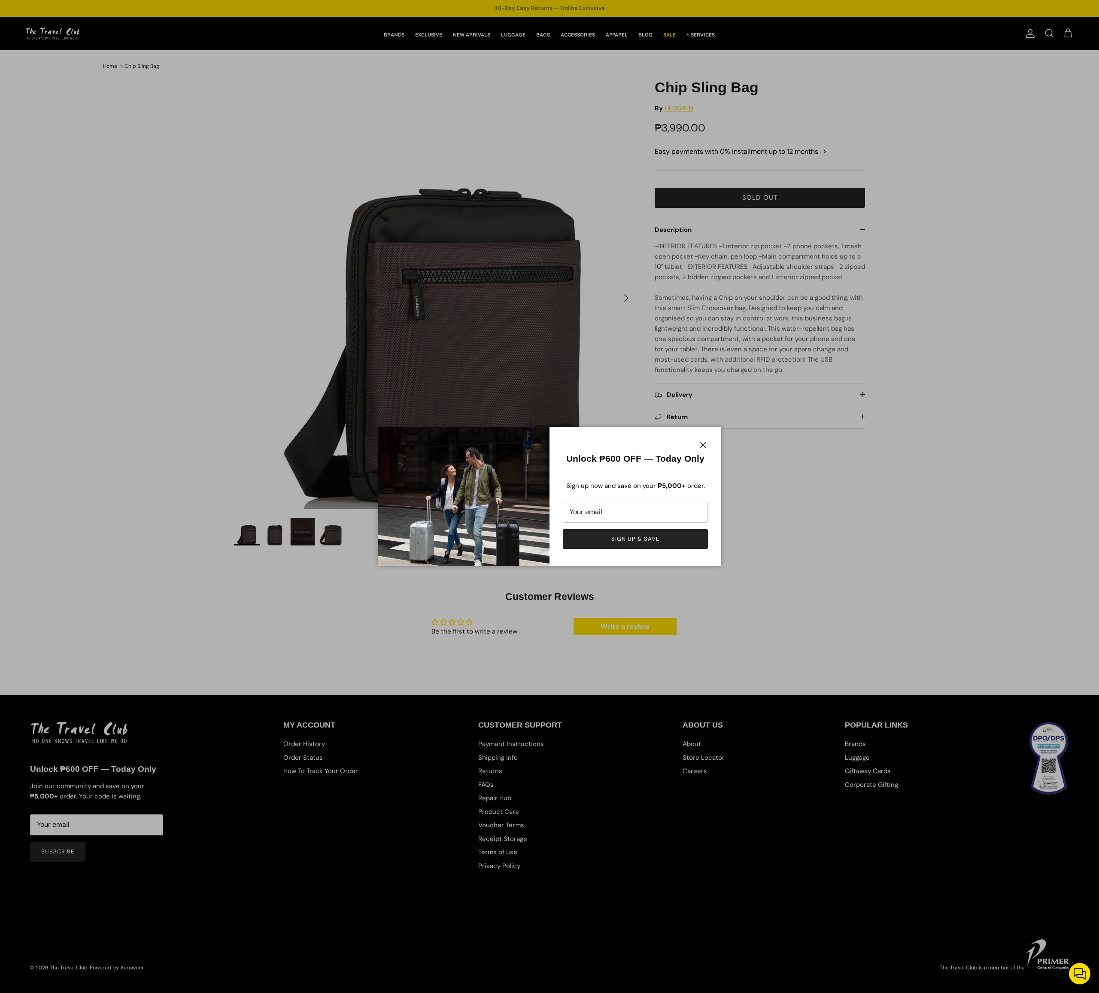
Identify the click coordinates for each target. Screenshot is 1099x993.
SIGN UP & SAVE (635, 538)
